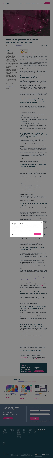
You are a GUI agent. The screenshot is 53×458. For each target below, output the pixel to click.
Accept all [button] (37, 234)
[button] (15, 234)
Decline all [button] (30, 234)
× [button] (41, 222)
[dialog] (26, 229)
